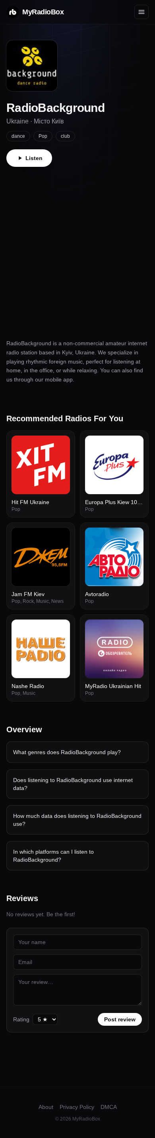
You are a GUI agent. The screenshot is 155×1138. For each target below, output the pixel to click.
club (65, 136)
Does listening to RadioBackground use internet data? (73, 784)
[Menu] (141, 12)
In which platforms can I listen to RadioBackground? (53, 856)
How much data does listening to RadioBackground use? (77, 820)
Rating (21, 1019)
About (46, 1107)
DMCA (109, 1107)
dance (18, 136)
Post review (120, 1019)
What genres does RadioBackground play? (67, 752)
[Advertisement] (77, 248)
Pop (43, 136)
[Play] (59, 446)
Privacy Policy (77, 1107)
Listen (34, 158)
